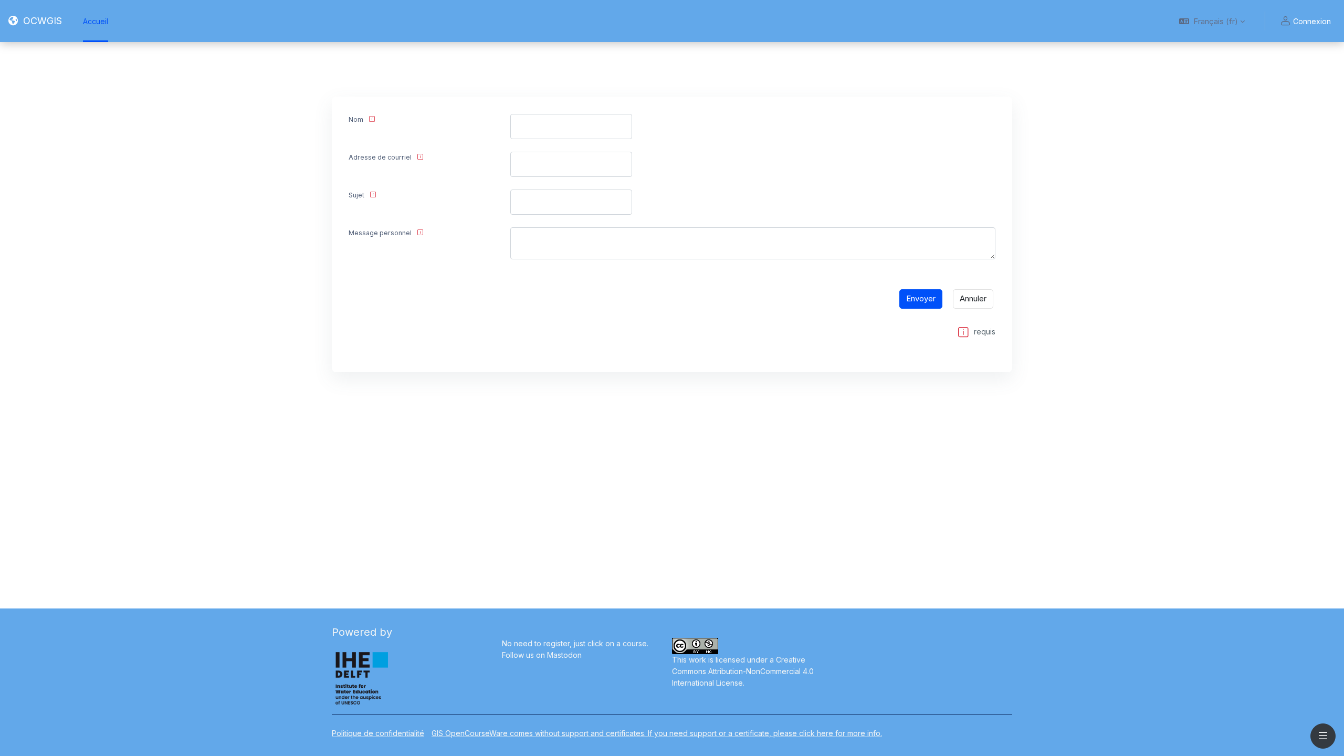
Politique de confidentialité (378, 733)
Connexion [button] (1312, 21)
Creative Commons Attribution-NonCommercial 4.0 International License (743, 671)
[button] (1212, 21)
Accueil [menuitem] (95, 21)
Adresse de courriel (380, 157)
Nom (356, 119)
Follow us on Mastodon (542, 654)
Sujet (356, 195)
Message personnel (380, 233)
